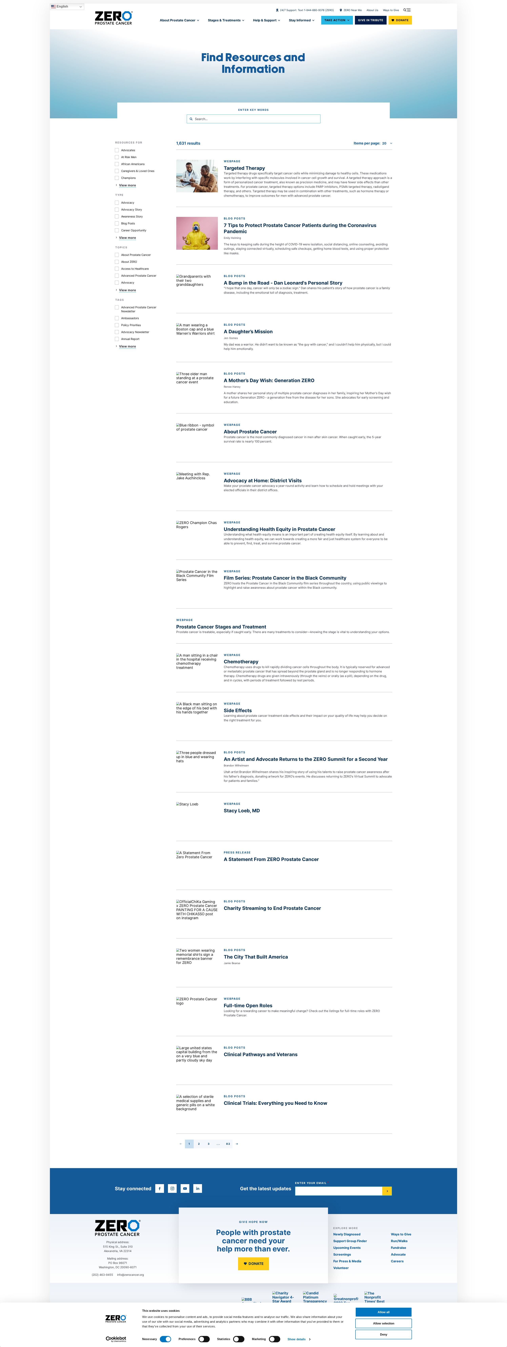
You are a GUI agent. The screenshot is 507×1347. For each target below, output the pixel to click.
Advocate (398, 1254)
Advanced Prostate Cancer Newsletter (138, 309)
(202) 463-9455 (102, 1274)
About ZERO (129, 261)
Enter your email (311, 1183)
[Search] (191, 119)
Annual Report (130, 339)
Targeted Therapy (244, 168)
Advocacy (127, 202)
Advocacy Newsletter (135, 332)
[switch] (204, 1339)
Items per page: (367, 143)
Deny (383, 1334)
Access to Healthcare (135, 268)
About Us (372, 10)
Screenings (342, 1254)
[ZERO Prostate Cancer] (114, 18)
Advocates (128, 150)
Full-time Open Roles (248, 1005)
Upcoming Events (347, 1248)
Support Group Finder (350, 1241)
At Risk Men (128, 157)
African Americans (133, 164)
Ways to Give (391, 10)
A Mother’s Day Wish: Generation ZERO (269, 380)
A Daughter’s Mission (248, 331)
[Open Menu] (407, 9)
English (62, 6)
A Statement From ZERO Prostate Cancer (271, 859)
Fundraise (398, 1248)
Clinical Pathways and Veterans (260, 1054)
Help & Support (264, 20)
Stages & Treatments (224, 20)
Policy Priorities (131, 325)
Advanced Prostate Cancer (138, 275)
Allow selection (383, 1323)
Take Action (334, 20)
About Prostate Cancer (177, 20)
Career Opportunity (133, 230)
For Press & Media (347, 1261)
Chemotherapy (241, 661)
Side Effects (238, 710)
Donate (402, 20)
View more (127, 185)
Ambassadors (130, 318)
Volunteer (341, 1268)
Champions (128, 177)
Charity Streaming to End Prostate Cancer (272, 908)
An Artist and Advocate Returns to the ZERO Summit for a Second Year (306, 759)
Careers (397, 1261)
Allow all (384, 1312)
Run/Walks (399, 1241)
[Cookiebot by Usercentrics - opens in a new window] (116, 1339)
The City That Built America (256, 957)
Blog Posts (128, 223)
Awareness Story (132, 216)
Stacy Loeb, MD (242, 811)
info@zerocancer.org (130, 1274)
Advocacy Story (131, 209)
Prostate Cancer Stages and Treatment (221, 627)
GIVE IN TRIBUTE (370, 20)
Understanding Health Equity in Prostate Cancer (279, 529)
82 (229, 1144)
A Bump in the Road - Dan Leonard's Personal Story (283, 283)
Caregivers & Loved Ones (137, 171)
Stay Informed (300, 20)
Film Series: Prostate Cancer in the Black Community (285, 578)
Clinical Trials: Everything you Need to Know (275, 1103)
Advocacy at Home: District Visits (263, 480)
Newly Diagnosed (346, 1234)
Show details (297, 1339)
